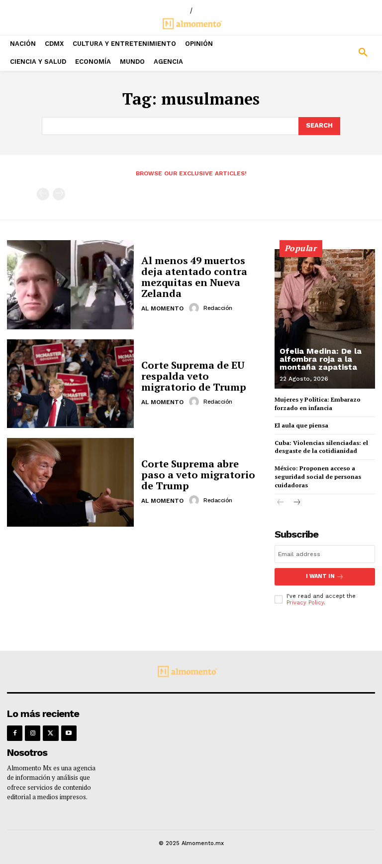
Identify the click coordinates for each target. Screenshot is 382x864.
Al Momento (162, 308)
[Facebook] (14, 733)
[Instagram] (32, 733)
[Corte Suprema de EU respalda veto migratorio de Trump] (70, 383)
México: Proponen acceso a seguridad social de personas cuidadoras (318, 476)
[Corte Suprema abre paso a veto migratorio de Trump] (70, 482)
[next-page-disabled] (59, 194)
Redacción (217, 307)
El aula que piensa (301, 425)
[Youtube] (69, 733)
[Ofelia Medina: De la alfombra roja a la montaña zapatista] (325, 319)
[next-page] (296, 503)
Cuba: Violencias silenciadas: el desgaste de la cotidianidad (321, 447)
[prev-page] (43, 194)
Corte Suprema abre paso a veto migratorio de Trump (198, 474)
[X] (50, 733)
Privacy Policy (305, 602)
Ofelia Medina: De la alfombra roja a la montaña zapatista (321, 359)
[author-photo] (195, 308)
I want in (320, 576)
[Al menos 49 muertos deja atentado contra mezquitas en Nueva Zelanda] (70, 284)
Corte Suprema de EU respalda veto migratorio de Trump (193, 376)
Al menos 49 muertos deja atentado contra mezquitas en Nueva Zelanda (194, 277)
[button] (334, 53)
